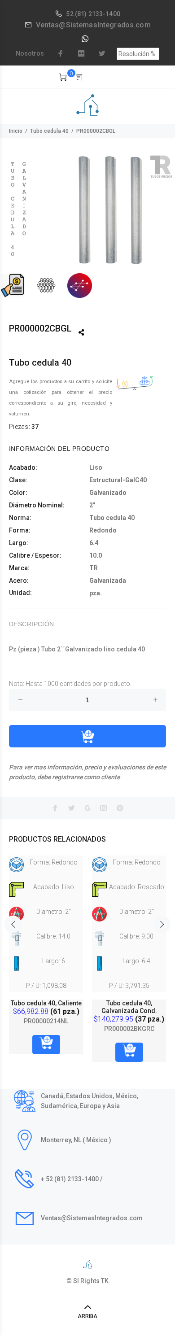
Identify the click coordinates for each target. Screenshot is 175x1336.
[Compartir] (81, 332)
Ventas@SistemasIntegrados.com (93, 25)
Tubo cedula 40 (49, 131)
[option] (87, 226)
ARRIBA (87, 1316)
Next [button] (162, 924)
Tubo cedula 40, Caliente (46, 1003)
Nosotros (30, 53)
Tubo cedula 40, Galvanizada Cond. (129, 1007)
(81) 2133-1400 (97, 13)
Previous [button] (13, 924)
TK (105, 1280)
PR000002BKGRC (129, 1028)
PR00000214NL (46, 1021)
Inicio (15, 131)
